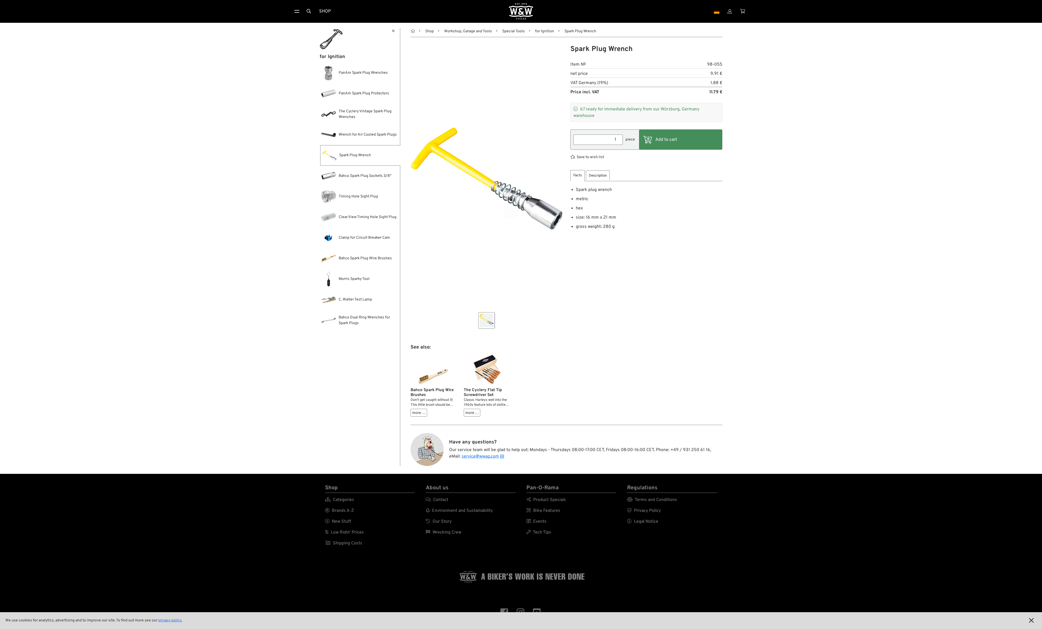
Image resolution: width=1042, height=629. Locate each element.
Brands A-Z (339, 510)
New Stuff (338, 521)
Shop (325, 11)
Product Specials (546, 500)
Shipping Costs (343, 543)
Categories (339, 500)
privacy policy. (170, 620)
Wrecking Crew (443, 532)
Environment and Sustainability (459, 510)
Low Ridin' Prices (344, 532)
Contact (437, 500)
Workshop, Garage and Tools (468, 31)
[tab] (577, 175)
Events (536, 521)
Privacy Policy (644, 510)
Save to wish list (590, 157)
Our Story (439, 521)
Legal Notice (642, 521)
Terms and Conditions (652, 500)
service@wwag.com (480, 456)
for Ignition (544, 31)
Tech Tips (538, 532)
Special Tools (513, 31)
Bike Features (543, 510)
